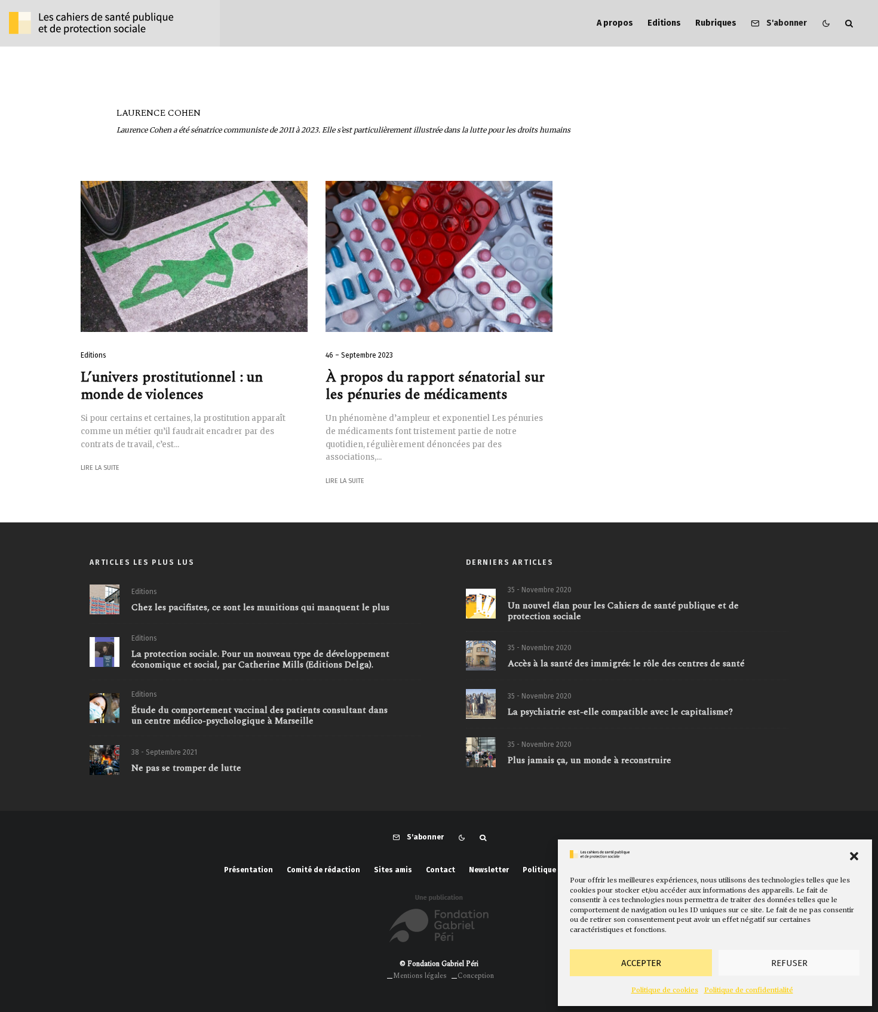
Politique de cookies (664, 990)
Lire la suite (100, 468)
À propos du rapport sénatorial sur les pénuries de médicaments (435, 386)
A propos (615, 23)
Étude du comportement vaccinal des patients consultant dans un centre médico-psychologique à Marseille (259, 716)
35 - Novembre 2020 (540, 590)
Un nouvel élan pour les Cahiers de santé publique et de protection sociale (623, 611)
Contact (440, 870)
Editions (664, 23)
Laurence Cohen (158, 113)
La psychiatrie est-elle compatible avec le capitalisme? (620, 712)
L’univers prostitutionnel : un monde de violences (172, 386)
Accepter (641, 963)
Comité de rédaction (323, 870)
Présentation (248, 870)
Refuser (789, 963)
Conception (476, 976)
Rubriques (715, 23)
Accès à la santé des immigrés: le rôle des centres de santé (626, 664)
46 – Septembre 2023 (359, 355)
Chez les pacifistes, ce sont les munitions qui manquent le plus (260, 607)
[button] (854, 856)
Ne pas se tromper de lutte (186, 768)
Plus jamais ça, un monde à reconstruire (589, 760)
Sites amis (393, 870)
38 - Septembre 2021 (164, 752)
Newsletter (489, 870)
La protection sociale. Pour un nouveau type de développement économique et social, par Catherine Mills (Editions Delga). (260, 659)
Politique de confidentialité (748, 990)
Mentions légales (420, 976)
